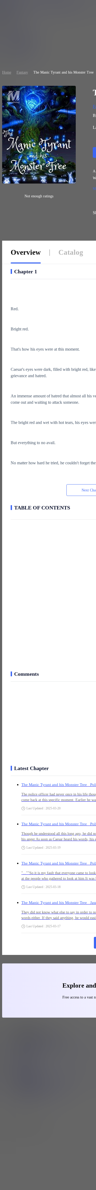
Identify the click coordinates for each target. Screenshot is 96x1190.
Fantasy (22, 72)
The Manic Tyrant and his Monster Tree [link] (63, 72)
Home (6, 72)
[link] (6, 72)
